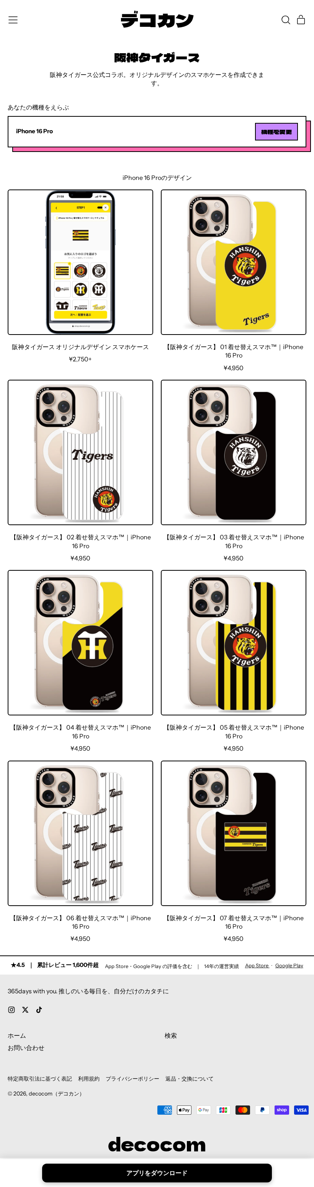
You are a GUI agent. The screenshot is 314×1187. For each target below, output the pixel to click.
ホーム (17, 1035)
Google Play (289, 965)
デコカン (157, 20)
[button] (285, 20)
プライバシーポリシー (132, 1078)
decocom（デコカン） (57, 1093)
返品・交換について (189, 1078)
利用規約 (89, 1078)
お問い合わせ (26, 1047)
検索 (171, 1035)
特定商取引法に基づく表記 (40, 1078)
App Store (257, 965)
